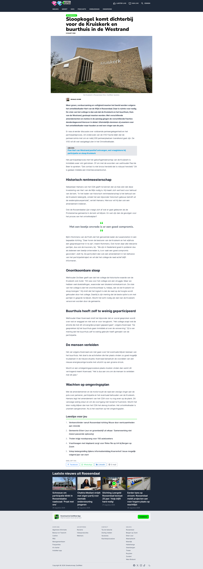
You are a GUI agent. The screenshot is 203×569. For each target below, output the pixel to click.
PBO (54, 539)
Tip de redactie (107, 530)
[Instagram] (141, 565)
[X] (137, 565)
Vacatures (105, 536)
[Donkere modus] (149, 565)
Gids (72, 9)
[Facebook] (134, 565)
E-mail (113, 464)
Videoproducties (82, 533)
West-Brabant (131, 559)
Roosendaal (71, 15)
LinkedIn (101, 464)
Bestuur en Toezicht (59, 533)
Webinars (80, 536)
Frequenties (56, 544)
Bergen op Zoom (132, 533)
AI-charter (55, 547)
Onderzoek (107, 9)
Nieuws (55, 9)
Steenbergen (130, 547)
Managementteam (58, 541)
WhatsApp (88, 464)
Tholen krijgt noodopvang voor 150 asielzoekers (91, 438)
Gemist (64, 9)
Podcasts (82, 9)
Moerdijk (129, 541)
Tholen (128, 550)
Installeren (143, 517)
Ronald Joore (76, 99)
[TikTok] (144, 565)
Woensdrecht (130, 539)
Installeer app (57, 550)
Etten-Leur (129, 536)
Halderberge (130, 544)
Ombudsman (94, 9)
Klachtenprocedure (108, 539)
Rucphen (129, 553)
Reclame (80, 530)
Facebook (74, 464)
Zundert (129, 556)
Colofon (55, 536)
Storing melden (107, 533)
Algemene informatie (59, 530)
